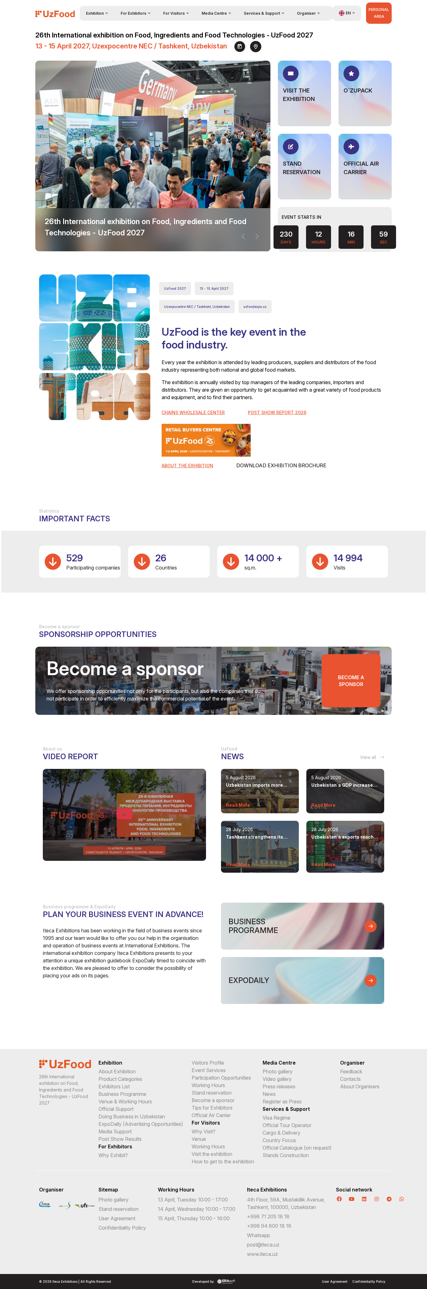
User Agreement (116, 1218)
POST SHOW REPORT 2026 (277, 412)
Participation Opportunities (221, 1078)
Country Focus (279, 1140)
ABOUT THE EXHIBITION (187, 465)
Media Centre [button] (214, 13)
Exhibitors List (114, 1086)
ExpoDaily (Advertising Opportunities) (140, 1124)
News (269, 1094)
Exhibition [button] (95, 13)
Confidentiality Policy (122, 1228)
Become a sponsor (351, 680)
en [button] (348, 13)
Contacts (350, 1079)
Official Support (115, 1109)
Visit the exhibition (212, 1154)
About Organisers (359, 1086)
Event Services (209, 1070)
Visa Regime (276, 1118)
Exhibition (110, 1063)
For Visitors (206, 1123)
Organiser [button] (306, 13)
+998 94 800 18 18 (269, 1226)
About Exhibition (117, 1071)
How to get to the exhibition (223, 1161)
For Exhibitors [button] (133, 13)
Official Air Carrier (211, 1115)
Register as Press (282, 1101)
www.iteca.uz (262, 1254)
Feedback (351, 1071)
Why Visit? (203, 1131)
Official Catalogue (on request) (297, 1148)
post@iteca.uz (263, 1244)
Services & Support (286, 1109)
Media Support (115, 1131)
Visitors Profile (208, 1063)
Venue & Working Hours (125, 1101)
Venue (199, 1139)
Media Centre (279, 1063)
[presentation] (243, 237)
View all (368, 757)
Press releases (279, 1086)
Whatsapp (258, 1235)
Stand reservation (212, 1093)
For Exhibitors (115, 1146)
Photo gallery (278, 1071)
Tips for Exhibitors (212, 1108)
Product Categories (120, 1079)
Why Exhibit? (113, 1155)
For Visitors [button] (174, 13)
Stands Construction (286, 1155)
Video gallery (277, 1079)
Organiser (352, 1063)
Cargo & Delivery (281, 1133)
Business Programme (122, 1094)
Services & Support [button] (262, 13)
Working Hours (208, 1085)
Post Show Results (120, 1139)
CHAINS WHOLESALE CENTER (193, 412)
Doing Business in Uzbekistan (131, 1116)
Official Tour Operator (287, 1125)
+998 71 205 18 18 (268, 1216)
